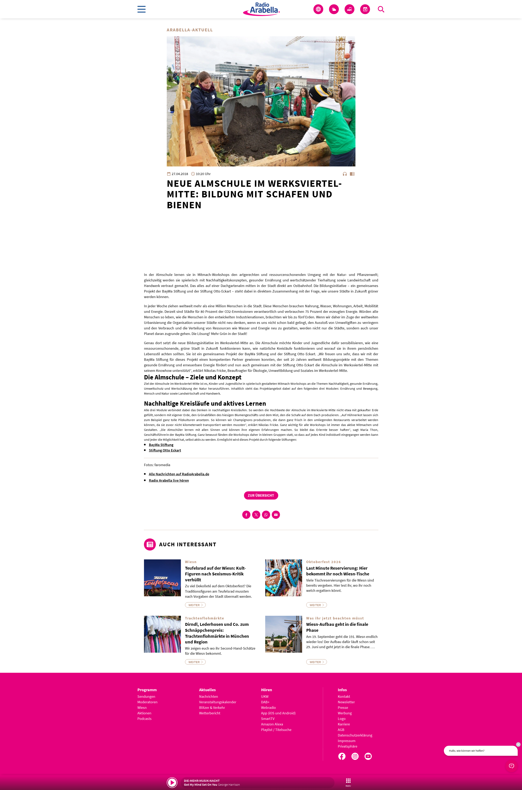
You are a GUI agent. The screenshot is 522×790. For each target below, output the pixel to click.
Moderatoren (147, 702)
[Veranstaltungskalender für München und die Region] (365, 9)
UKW (264, 696)
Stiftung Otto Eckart (165, 450)
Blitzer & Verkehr (212, 707)
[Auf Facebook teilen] (246, 515)
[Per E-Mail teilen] (276, 515)
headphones (344, 173)
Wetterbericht (209, 713)
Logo (342, 718)
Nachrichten (208, 696)
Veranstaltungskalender (217, 702)
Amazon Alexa (272, 724)
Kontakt (344, 696)
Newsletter (346, 702)
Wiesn (142, 707)
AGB (341, 729)
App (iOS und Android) (278, 713)
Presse (343, 707)
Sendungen (146, 696)
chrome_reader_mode (352, 173)
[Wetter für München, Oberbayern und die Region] (334, 9)
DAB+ (265, 702)
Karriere (344, 724)
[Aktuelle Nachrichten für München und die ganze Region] (318, 9)
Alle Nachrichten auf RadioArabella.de (179, 474)
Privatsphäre (347, 746)
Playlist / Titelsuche (276, 729)
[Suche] (381, 9)
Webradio (268, 707)
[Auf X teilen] (256, 515)
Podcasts (144, 718)
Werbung (345, 713)
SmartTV (267, 718)
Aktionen (144, 713)
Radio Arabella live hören (169, 480)
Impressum (346, 740)
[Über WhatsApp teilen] (266, 515)
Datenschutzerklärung (355, 735)
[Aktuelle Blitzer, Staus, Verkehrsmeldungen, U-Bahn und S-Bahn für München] (349, 9)
